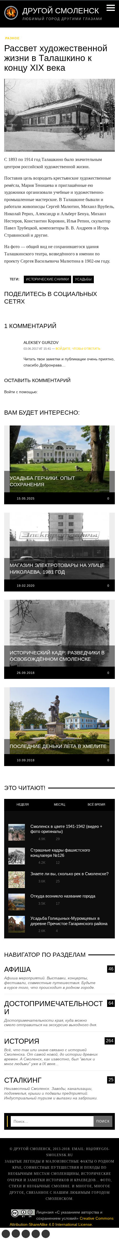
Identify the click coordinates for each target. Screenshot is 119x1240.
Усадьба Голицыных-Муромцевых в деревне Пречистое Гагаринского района (68, 921)
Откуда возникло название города (62, 896)
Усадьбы (83, 279)
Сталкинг (58, 1080)
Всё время (96, 804)
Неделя (23, 804)
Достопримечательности (58, 1008)
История (58, 1041)
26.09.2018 (26, 672)
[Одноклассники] (16, 1233)
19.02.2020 (26, 585)
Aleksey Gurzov (41, 342)
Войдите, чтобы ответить (78, 348)
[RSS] (46, 1234)
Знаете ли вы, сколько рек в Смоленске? (69, 873)
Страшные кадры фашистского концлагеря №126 (60, 852)
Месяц (59, 804)
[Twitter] (26, 1234)
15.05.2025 (26, 498)
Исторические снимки (47, 279)
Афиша (58, 969)
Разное (12, 38)
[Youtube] (36, 1234)
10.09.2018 (26, 760)
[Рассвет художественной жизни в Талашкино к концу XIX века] (59, 117)
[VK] (6, 1234)
